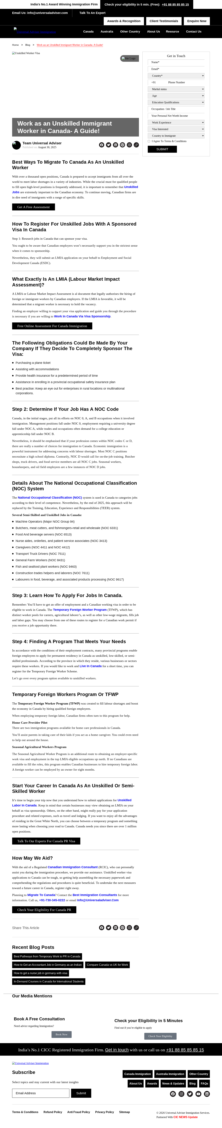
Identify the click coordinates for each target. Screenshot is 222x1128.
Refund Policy (53, 1112)
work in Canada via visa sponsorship (82, 316)
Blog (27, 44)
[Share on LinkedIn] (115, 145)
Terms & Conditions (25, 1112)
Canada (88, 31)
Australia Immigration (170, 1074)
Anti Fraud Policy (78, 1112)
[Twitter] (190, 1094)
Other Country (130, 31)
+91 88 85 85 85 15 (175, 4)
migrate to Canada (41, 895)
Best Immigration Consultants (95, 895)
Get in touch (117, 1049)
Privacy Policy (104, 1112)
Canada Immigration (137, 1074)
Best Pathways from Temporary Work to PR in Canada (47, 956)
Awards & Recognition (123, 21)
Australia (107, 31)
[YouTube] (198, 1094)
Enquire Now (196, 21)
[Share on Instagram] (129, 145)
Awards (152, 1083)
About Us (153, 31)
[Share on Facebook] (101, 145)
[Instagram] (181, 1094)
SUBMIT (162, 149)
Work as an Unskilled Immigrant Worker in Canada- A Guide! (70, 44)
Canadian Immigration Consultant (73, 867)
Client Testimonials (164, 21)
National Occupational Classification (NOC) (50, 497)
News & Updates (173, 1083)
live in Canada (91, 666)
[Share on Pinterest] (122, 145)
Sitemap (124, 1112)
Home (15, 44)
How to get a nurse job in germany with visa (40, 973)
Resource (172, 31)
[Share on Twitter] (108, 145)
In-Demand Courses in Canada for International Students (49, 981)
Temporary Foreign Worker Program (80, 609)
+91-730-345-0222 (52, 900)
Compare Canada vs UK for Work (107, 964)
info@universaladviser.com (47, 13)
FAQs (204, 1083)
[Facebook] (173, 1094)
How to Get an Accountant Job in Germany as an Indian (48, 964)
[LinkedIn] (207, 1094)
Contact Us (193, 31)
